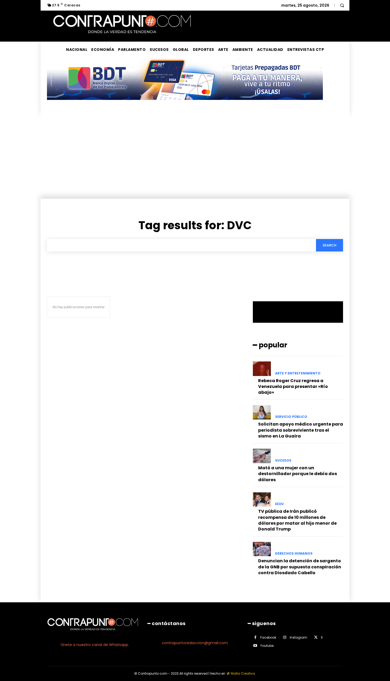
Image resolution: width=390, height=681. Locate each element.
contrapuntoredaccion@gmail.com (195, 642)
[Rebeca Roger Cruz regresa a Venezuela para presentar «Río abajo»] (262, 368)
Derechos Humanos (294, 553)
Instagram (298, 637)
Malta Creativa (243, 673)
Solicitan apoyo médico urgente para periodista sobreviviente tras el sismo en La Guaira (300, 430)
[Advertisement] (195, 159)
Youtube (267, 645)
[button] (342, 5)
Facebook (268, 637)
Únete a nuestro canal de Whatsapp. (95, 644)
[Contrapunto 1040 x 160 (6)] (185, 104)
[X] (316, 637)
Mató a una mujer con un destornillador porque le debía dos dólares (297, 474)
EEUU (279, 504)
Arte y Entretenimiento (297, 373)
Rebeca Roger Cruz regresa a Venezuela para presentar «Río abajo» (293, 387)
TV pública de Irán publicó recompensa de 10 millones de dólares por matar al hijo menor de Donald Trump (297, 520)
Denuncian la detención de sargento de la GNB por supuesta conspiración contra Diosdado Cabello (299, 567)
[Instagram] (284, 637)
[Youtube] (255, 645)
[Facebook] (255, 637)
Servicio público (291, 416)
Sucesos (283, 460)
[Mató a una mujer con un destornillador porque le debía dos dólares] (262, 456)
